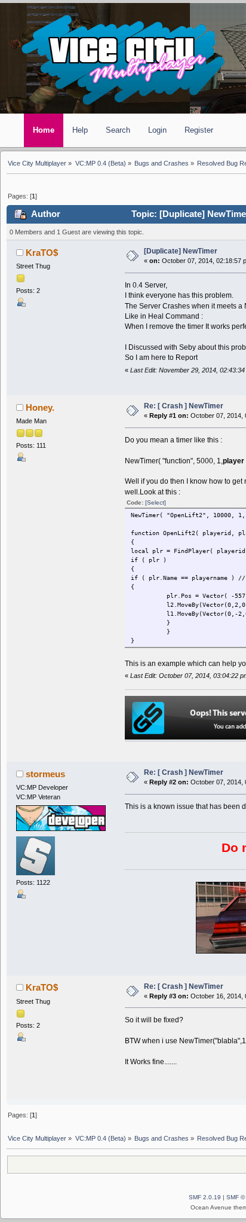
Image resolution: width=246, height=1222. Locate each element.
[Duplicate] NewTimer (180, 251)
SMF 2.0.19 (205, 1197)
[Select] (155, 502)
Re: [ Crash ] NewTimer (183, 406)
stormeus (45, 774)
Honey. (40, 408)
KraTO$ (42, 253)
